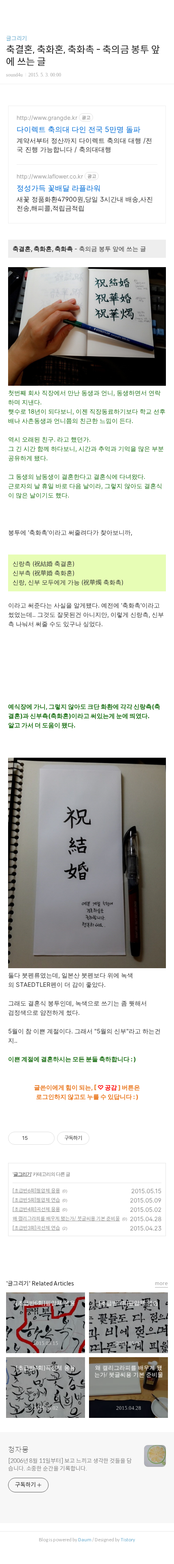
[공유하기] (35, 1138)
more (161, 1283)
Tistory (128, 1540)
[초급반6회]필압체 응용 (36, 1191)
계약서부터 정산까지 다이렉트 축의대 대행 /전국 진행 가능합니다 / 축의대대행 (84, 144)
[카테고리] (10, 9)
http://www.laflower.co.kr (50, 176)
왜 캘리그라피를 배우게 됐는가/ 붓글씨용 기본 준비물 (66, 1219)
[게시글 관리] (45, 1138)
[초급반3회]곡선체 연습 (36, 1228)
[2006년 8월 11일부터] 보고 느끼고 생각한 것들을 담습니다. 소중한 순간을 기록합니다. (70, 1464)
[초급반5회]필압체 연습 (36, 1200)
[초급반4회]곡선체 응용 (36, 1209)
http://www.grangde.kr (47, 117)
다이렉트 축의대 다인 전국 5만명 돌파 (78, 129)
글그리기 (16, 38)
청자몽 (18, 1449)
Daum (84, 1540)
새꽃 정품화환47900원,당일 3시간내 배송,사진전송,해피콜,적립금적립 (85, 203)
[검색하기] (164, 9)
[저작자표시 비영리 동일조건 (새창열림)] (100, 1138)
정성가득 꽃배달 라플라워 (59, 188)
